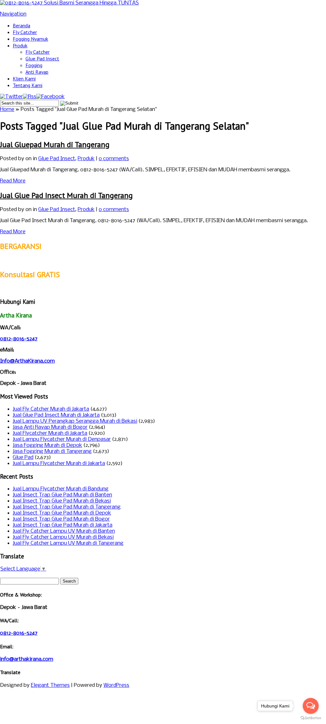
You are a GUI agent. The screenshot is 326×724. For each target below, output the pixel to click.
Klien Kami (24, 78)
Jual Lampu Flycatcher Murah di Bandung (61, 489)
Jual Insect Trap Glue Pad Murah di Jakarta (62, 525)
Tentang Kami (27, 85)
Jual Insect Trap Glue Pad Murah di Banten (62, 495)
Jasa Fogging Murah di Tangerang (52, 451)
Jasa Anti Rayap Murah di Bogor (50, 427)
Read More (12, 181)
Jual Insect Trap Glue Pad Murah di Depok (62, 513)
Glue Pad (23, 457)
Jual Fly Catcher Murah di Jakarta (51, 409)
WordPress (116, 685)
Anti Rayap (36, 72)
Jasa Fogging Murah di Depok (47, 445)
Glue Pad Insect (42, 58)
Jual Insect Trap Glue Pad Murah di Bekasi (62, 501)
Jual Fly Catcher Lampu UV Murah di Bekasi (63, 537)
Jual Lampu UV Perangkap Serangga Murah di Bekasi (75, 421)
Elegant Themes (50, 685)
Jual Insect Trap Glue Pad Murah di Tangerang (67, 507)
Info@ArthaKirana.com (27, 361)
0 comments (114, 159)
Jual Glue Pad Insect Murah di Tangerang (66, 195)
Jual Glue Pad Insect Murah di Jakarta (56, 415)
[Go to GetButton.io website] (311, 718)
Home (7, 109)
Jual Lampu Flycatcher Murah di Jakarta (59, 464)
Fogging (33, 65)
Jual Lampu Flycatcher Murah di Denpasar (62, 439)
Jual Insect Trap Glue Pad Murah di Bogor (61, 519)
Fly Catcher (25, 32)
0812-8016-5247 (19, 339)
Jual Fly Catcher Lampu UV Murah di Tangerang (68, 543)
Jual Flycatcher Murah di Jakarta (50, 433)
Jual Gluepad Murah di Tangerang (55, 144)
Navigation (13, 14)
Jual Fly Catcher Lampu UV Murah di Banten (64, 531)
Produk (20, 45)
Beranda (21, 25)
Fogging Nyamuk (30, 39)
